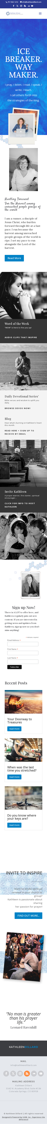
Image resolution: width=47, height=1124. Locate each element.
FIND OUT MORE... (28, 915)
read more (14, 728)
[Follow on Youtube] (41, 1074)
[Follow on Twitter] (13, 1074)
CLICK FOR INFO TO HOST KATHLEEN (20, 505)
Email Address (14, 640)
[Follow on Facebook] (6, 1074)
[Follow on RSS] (27, 1074)
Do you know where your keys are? (21, 817)
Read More (14, 258)
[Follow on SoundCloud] (34, 1074)
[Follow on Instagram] (20, 1074)
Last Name (12, 658)
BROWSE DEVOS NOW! (18, 408)
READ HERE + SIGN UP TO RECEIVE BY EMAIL (19, 432)
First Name (12, 649)
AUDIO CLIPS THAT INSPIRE (21, 337)
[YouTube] (32, 6)
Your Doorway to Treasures (19, 720)
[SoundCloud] (29, 6)
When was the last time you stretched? (21, 768)
